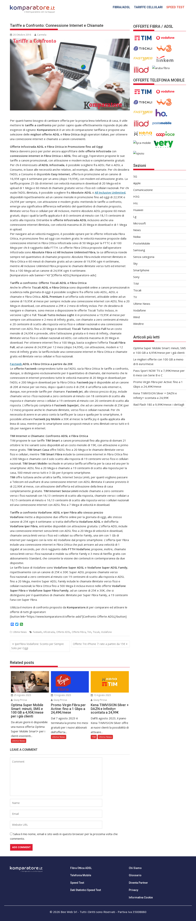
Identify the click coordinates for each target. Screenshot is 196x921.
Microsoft (139, 223)
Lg (134, 216)
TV (135, 297)
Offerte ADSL (63, 632)
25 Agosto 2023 (22, 695)
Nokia (136, 237)
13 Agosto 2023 (62, 695)
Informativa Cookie (141, 897)
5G (135, 176)
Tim (89, 632)
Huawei (138, 210)
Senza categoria (143, 257)
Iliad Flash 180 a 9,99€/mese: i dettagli (158, 404)
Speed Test (77, 882)
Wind (136, 317)
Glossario (135, 875)
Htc (135, 203)
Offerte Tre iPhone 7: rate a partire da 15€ (99, 644)
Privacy (133, 890)
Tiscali (96, 632)
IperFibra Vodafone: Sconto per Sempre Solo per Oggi (37, 646)
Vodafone (106, 632)
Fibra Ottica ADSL (81, 868)
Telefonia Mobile (80, 875)
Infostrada (49, 632)
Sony (136, 277)
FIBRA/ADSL (121, 7)
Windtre (138, 324)
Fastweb (16, 364)
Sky (135, 263)
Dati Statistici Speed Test (85, 890)
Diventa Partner (138, 882)
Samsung (139, 250)
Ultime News (20, 632)
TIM (94, 736)
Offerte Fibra (79, 632)
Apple (137, 183)
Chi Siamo (135, 868)
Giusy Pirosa (20, 700)
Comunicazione (143, 190)
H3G (136, 196)
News (137, 230)
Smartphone (141, 270)
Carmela (41, 34)
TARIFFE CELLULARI (148, 7)
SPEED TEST (175, 7)
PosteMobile (141, 243)
